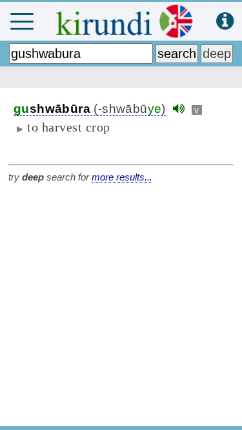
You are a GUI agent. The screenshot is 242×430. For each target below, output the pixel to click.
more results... (122, 176)
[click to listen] (179, 109)
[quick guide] (225, 21)
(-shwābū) (90, 108)
